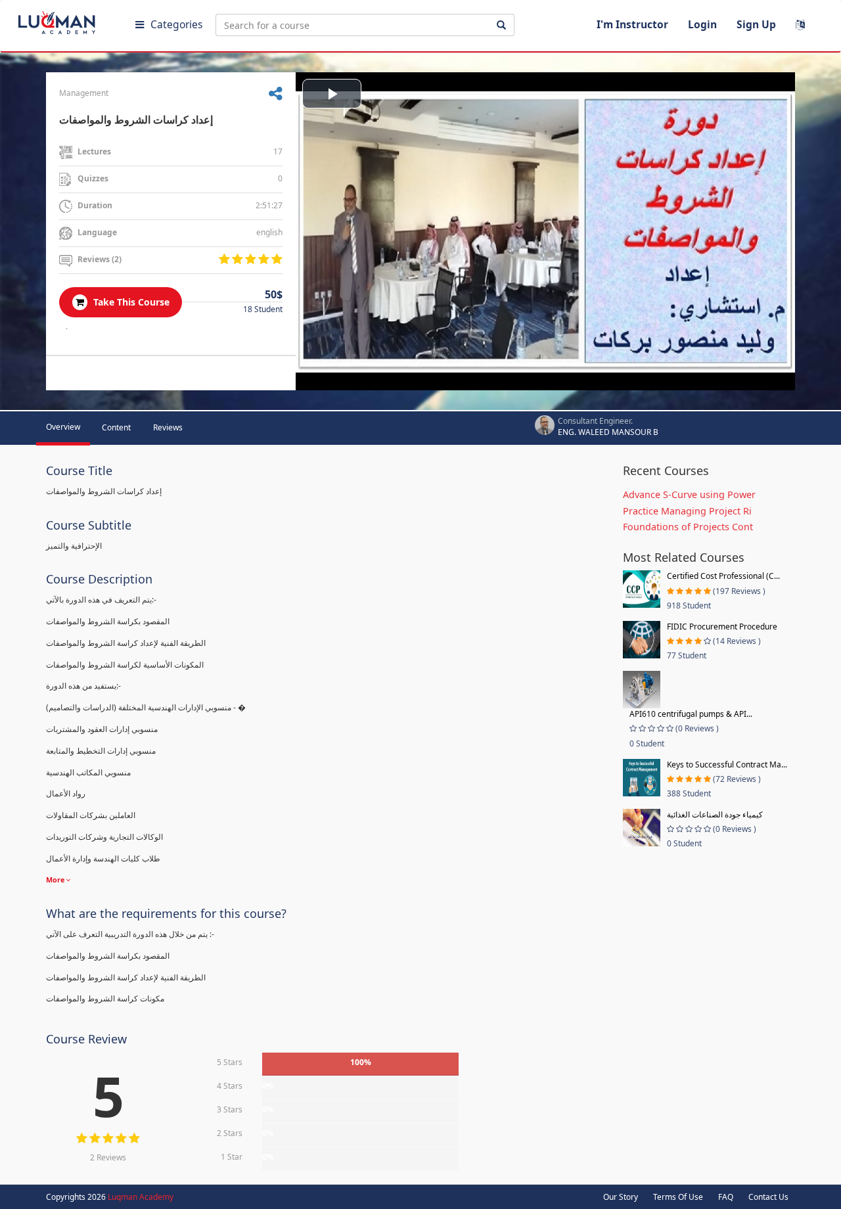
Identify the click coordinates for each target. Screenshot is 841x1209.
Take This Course (130, 302)
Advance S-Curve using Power (689, 494)
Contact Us (768, 1196)
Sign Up (756, 24)
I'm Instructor (632, 24)
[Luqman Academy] (66, 19)
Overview (63, 426)
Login (702, 24)
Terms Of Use (678, 1196)
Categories (176, 24)
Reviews (168, 427)
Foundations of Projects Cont (688, 526)
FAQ (725, 1196)
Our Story (620, 1196)
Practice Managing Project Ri (687, 511)
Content (116, 427)
